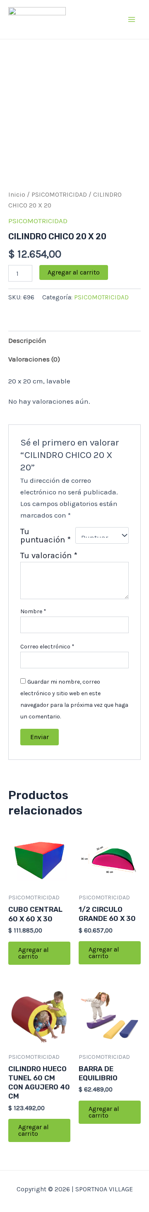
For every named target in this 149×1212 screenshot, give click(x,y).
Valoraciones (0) (34, 359)
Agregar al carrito (74, 272)
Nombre (33, 611)
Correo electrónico (47, 646)
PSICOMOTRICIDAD (59, 194)
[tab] (74, 340)
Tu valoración (48, 555)
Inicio (16, 194)
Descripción (27, 340)
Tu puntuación (45, 535)
